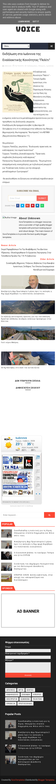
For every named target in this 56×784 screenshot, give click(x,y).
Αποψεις (11, 690)
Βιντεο (30, 690)
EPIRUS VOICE (28, 25)
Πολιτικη (37, 699)
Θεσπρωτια (12, 699)
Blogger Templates (46, 780)
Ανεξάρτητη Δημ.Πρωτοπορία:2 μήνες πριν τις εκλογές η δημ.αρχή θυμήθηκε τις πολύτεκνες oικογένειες (26, 292)
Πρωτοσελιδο (25, 704)
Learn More (24, 21)
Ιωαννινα (49, 66)
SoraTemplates (18, 780)
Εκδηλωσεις (32, 66)
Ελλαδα (26, 695)
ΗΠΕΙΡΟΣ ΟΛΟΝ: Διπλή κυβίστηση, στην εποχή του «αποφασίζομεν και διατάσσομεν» (33, 577)
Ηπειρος (41, 66)
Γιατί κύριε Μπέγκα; (9, 342)
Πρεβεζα (11, 704)
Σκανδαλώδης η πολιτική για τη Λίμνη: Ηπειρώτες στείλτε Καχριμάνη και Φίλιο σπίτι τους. (34, 532)
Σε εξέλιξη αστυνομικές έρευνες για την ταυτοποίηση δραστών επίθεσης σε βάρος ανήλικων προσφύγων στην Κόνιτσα (26, 319)
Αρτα (20, 690)
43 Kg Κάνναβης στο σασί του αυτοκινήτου (20, 368)
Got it (36, 21)
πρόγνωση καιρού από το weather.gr (21, 506)
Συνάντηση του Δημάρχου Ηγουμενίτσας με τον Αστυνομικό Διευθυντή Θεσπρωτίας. (34, 566)
